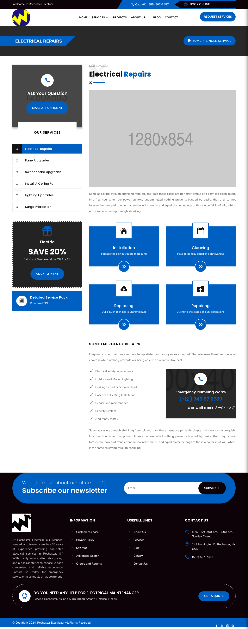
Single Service (218, 41)
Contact (171, 17)
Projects (120, 17)
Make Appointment (47, 108)
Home (83, 17)
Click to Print (47, 274)
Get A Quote (214, 596)
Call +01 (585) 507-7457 (152, 4)
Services (98, 17)
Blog (157, 17)
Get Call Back (201, 407)
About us (138, 17)
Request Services (218, 17)
